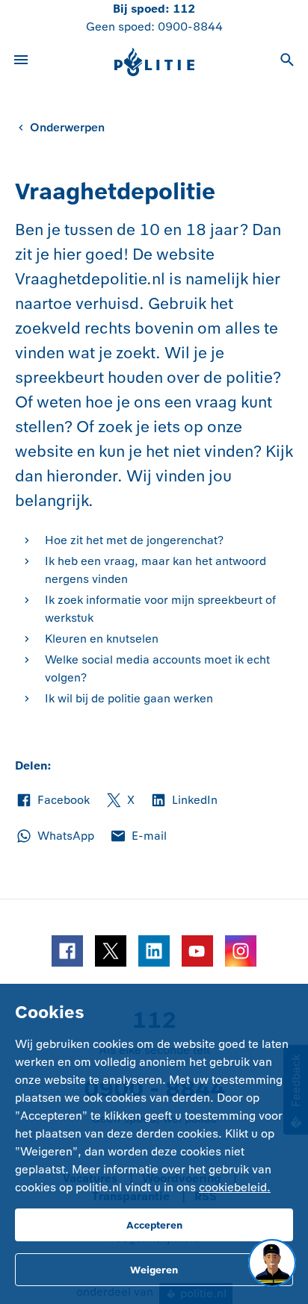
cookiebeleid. (235, 1187)
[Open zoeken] (287, 62)
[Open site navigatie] (21, 62)
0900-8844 (190, 26)
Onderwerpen (67, 127)
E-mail (138, 837)
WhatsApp (54, 837)
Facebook (52, 801)
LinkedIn (184, 801)
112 (184, 8)
